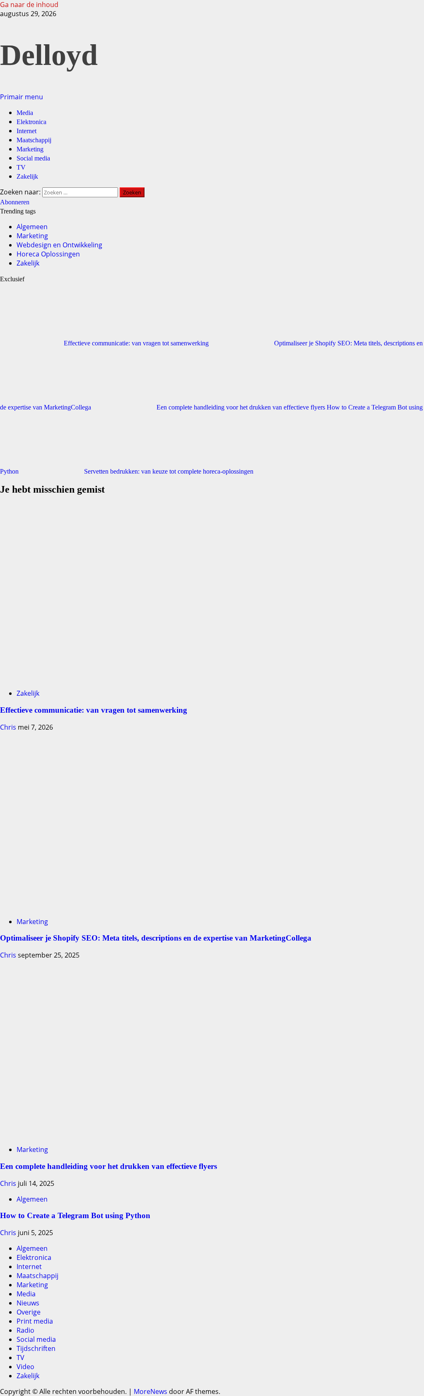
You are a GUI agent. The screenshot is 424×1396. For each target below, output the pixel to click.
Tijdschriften (36, 1348)
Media (25, 112)
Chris (9, 727)
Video (25, 1366)
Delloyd (49, 55)
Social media (33, 158)
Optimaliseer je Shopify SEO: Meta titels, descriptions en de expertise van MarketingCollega (155, 938)
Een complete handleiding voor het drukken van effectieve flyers (242, 407)
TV (21, 167)
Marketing (30, 149)
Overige (29, 1312)
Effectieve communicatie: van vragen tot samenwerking (137, 343)
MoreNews (150, 1391)
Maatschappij (34, 140)
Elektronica (31, 121)
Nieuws (28, 1302)
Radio (25, 1330)
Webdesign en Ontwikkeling (59, 244)
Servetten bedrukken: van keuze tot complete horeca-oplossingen (168, 471)
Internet (26, 130)
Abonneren (14, 202)
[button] (21, 96)
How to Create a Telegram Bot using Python (75, 1215)
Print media (35, 1321)
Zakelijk (27, 176)
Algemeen (32, 226)
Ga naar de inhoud (29, 4)
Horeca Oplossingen (48, 254)
